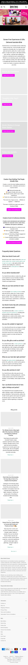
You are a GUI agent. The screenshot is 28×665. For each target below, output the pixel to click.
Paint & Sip (3, 623)
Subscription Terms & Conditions (8, 614)
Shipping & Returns (5, 607)
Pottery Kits (3, 625)
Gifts (2, 634)
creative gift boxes (18, 343)
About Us (3, 605)
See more (13, 551)
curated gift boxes (15, 266)
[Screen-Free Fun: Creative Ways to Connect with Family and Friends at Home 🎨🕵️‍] (11, 511)
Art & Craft (3, 636)
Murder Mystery (4, 627)
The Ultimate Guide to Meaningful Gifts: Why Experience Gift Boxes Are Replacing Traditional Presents (10, 432)
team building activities (16, 291)
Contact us (3, 603)
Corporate (3, 638)
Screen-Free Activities (6, 629)
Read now (10, 454)
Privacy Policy (4, 609)
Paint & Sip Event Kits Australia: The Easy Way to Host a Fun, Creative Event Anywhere (11, 479)
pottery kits (8, 261)
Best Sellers (3, 621)
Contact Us (3, 640)
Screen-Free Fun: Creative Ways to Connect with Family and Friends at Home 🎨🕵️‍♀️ (11, 524)
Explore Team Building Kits (14, 209)
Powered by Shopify (14, 662)
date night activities (11, 360)
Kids (2, 631)
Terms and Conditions (6, 612)
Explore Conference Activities (14, 242)
